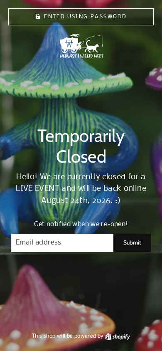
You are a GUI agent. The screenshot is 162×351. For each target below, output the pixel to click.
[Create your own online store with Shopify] (117, 336)
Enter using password (85, 17)
